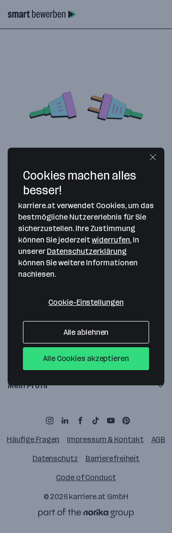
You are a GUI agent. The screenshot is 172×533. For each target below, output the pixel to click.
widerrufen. (111, 239)
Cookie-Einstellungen (85, 302)
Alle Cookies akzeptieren (86, 358)
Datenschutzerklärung (87, 251)
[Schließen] (152, 157)
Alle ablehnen (86, 332)
